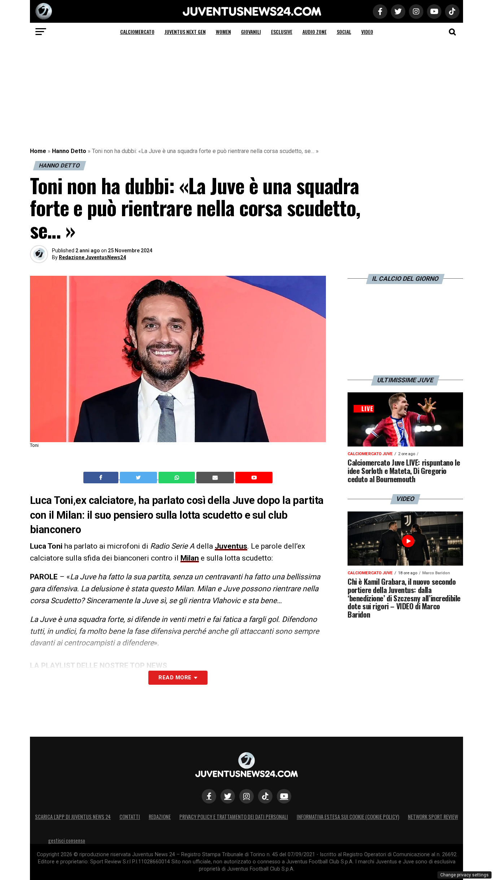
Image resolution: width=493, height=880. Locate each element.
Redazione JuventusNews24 (92, 257)
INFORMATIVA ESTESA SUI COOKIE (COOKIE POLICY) (348, 816)
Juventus (231, 546)
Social (344, 31)
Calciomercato (137, 31)
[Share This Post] (177, 477)
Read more (174, 677)
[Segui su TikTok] (265, 796)
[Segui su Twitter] (228, 796)
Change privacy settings (464, 874)
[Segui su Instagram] (246, 796)
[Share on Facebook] (101, 477)
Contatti (129, 816)
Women (223, 31)
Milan (189, 558)
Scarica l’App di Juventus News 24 (73, 816)
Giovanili (251, 31)
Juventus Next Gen (185, 31)
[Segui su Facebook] (209, 796)
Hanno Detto (69, 151)
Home (38, 151)
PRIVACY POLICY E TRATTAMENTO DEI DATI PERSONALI (233, 816)
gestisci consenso (66, 840)
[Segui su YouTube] (284, 796)
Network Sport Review (433, 816)
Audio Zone (314, 31)
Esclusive (281, 31)
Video (367, 31)
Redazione (160, 816)
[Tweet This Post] (139, 477)
